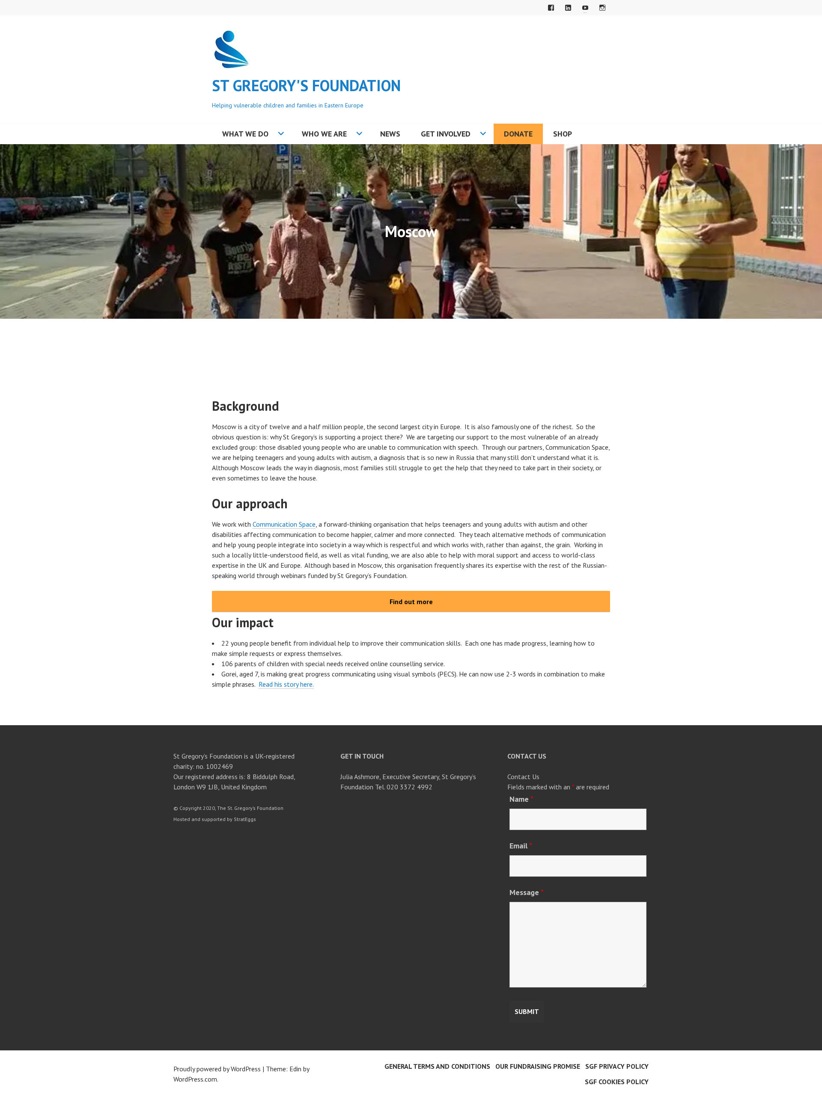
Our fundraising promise (537, 1066)
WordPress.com (195, 1079)
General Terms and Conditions (437, 1066)
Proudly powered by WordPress (217, 1068)
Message (526, 892)
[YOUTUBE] (585, 8)
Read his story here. (286, 684)
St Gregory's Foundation (306, 85)
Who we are (324, 134)
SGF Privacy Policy (617, 1066)
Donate (518, 134)
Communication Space (284, 524)
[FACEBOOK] (551, 8)
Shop (562, 134)
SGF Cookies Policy (617, 1081)
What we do (245, 134)
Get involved (446, 134)
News (390, 134)
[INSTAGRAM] (602, 8)
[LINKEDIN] (568, 8)
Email (520, 846)
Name (521, 799)
